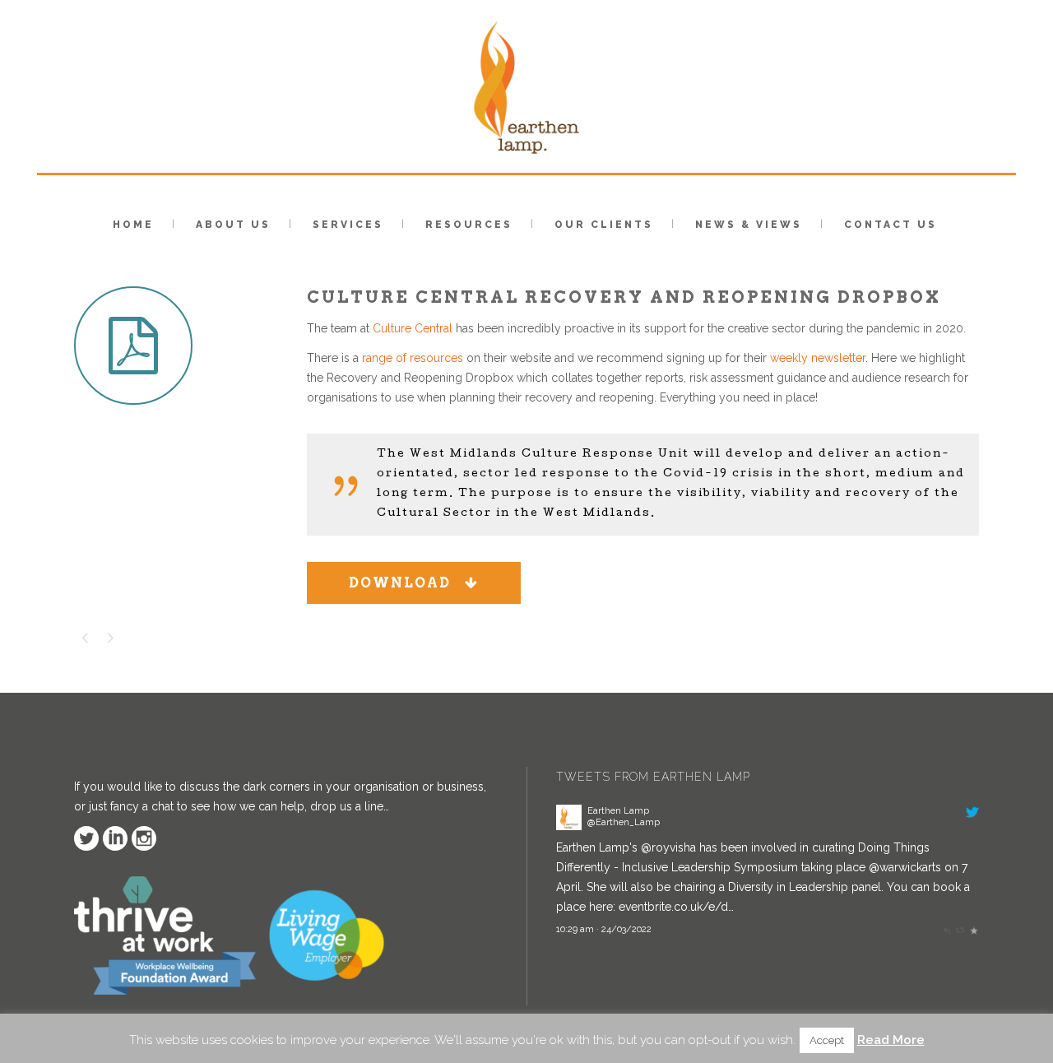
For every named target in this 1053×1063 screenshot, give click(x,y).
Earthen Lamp (618, 810)
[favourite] (973, 929)
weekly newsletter (817, 357)
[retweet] (959, 929)
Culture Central (412, 328)
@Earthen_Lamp (623, 822)
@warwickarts (905, 867)
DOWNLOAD (400, 583)
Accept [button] (826, 1040)
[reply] (946, 929)
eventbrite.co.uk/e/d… (676, 906)
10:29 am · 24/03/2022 (604, 929)
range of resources (412, 357)
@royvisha (668, 847)
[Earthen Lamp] (569, 826)
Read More (891, 1040)
